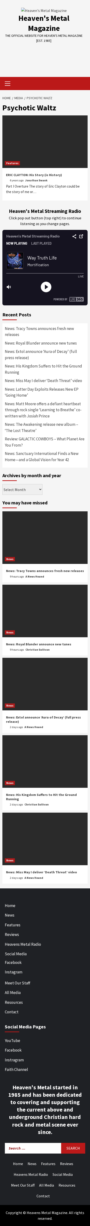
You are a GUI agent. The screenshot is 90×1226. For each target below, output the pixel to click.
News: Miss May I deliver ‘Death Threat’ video (43, 380)
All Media (13, 992)
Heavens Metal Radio (23, 944)
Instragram (14, 1060)
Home (10, 905)
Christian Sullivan (37, 649)
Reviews (12, 934)
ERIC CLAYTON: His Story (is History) (34, 175)
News (9, 559)
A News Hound (34, 576)
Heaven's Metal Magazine (43, 23)
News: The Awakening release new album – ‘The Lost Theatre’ (41, 427)
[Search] (82, 84)
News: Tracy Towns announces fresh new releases (39, 331)
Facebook (13, 962)
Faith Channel (16, 1069)
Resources (14, 1002)
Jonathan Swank (36, 180)
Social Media (16, 953)
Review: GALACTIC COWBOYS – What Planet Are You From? (44, 442)
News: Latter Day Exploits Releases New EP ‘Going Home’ (41, 392)
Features (12, 163)
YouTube (12, 1040)
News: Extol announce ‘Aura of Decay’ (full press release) (41, 354)
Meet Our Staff (17, 983)
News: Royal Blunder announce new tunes (41, 343)
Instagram (13, 972)
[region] (45, 56)
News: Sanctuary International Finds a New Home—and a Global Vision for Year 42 (41, 456)
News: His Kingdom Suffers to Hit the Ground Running (43, 369)
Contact (11, 1012)
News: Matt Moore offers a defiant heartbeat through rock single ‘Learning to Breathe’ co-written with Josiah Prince (43, 410)
